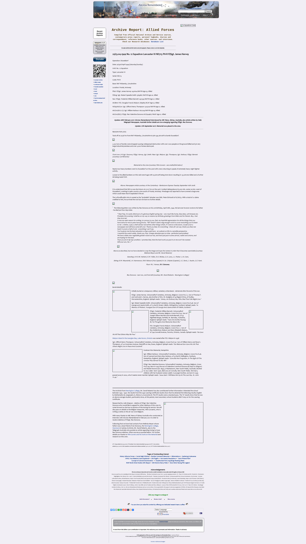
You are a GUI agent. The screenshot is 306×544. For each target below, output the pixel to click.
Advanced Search (195, 8)
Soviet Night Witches (142, 456)
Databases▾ (185, 15)
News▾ (139, 15)
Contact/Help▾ (156, 15)
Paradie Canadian (98, 87)
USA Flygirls (154, 458)
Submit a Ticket (163, 521)
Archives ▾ (196, 15)
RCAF (95, 89)
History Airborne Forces (127, 456)
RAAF (95, 91)
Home (102, 15)
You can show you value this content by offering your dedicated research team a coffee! (158, 504)
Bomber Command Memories (160, 456)
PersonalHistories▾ (171, 15)
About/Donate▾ (128, 15)
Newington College (132, 391)
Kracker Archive (98, 80)
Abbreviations (175, 456)
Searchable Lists (98, 102)
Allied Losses (97, 82)
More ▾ (205, 15)
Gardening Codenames (189, 456)
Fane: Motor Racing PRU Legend (180, 463)
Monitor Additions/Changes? (158, 541)
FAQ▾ (117, 15)
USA (95, 96)
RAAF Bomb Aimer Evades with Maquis (138, 463)
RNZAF (96, 93)
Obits (146, 15)
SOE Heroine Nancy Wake (160, 463)
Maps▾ (110, 15)
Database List (157, 42)
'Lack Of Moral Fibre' (184, 458)
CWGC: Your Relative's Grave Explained (137, 458)
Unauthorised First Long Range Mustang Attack (170, 460)
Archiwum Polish (98, 84)
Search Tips (183, 8)
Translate (165, 514)
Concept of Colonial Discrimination (142, 460)
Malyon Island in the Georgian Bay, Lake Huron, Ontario (132, 338)
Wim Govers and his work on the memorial (143, 435)
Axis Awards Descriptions (168, 458)
